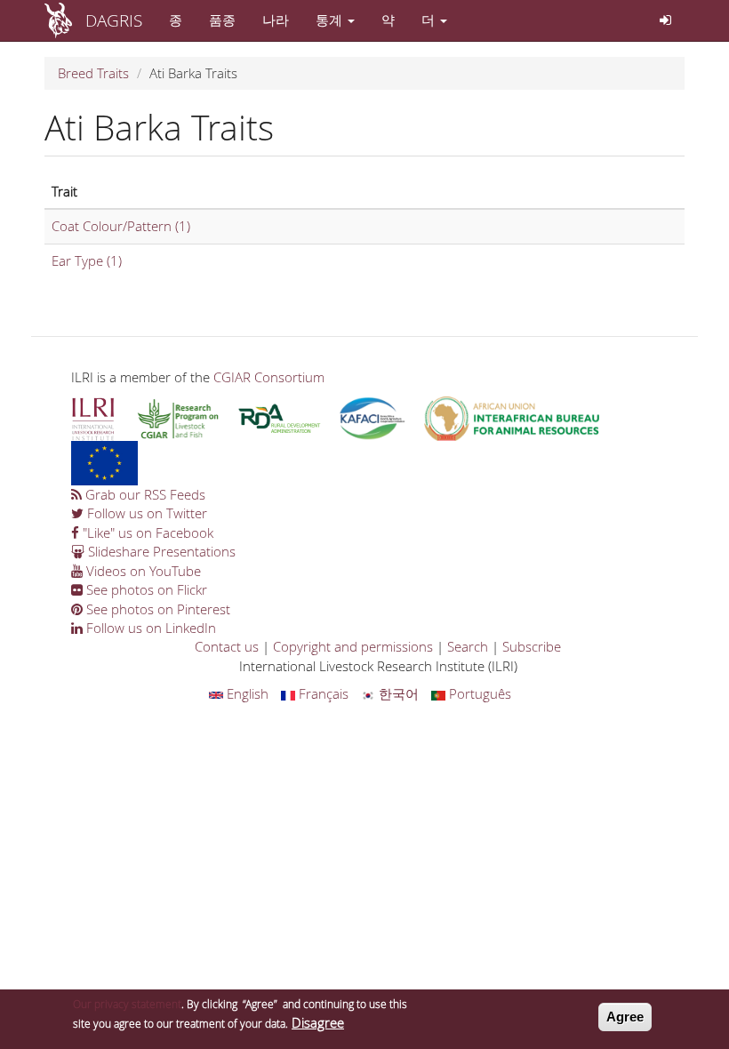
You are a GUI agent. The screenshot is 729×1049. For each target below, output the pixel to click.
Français (321, 693)
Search (467, 646)
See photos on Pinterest (156, 609)
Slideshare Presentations (160, 551)
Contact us (227, 646)
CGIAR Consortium (268, 377)
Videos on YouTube (142, 571)
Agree (625, 1016)
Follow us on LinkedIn (149, 628)
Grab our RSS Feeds (143, 494)
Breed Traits (93, 73)
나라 (275, 19)
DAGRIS (113, 20)
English (245, 693)
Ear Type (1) (87, 260)
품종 (222, 19)
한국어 (397, 693)
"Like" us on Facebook (146, 532)
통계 (331, 19)
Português (478, 693)
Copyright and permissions (353, 646)
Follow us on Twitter (145, 513)
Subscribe (531, 646)
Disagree (318, 1022)
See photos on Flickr (145, 589)
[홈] (64, 20)
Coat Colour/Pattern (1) (121, 226)
